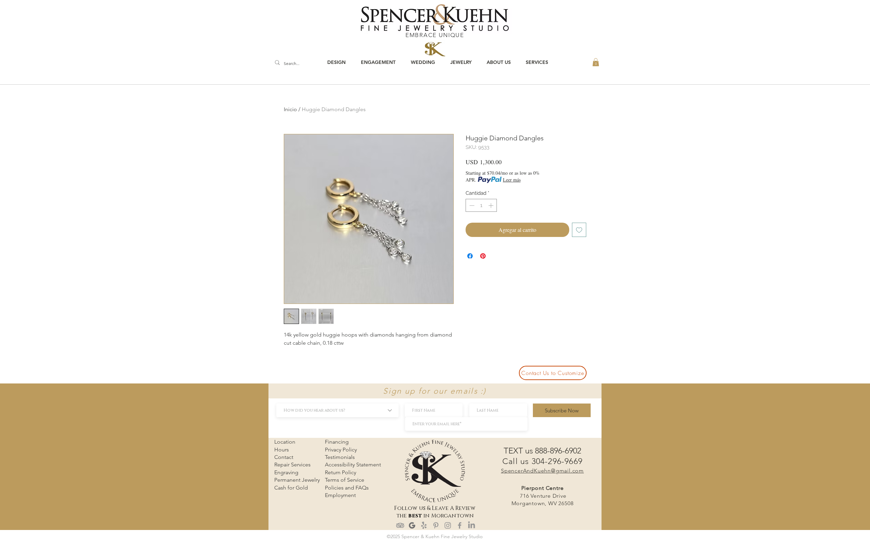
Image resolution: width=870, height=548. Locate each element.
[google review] (412, 525)
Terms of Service (344, 480)
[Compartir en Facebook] (470, 256)
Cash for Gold (291, 487)
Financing (337, 442)
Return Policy (340, 472)
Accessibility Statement (353, 464)
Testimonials (340, 457)
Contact (283, 457)
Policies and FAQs (347, 487)
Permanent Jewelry (297, 480)
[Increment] (491, 205)
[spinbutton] (481, 205)
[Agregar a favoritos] (579, 230)
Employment (340, 495)
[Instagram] (447, 525)
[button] (595, 62)
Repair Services (292, 464)
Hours (281, 449)
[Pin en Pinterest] (483, 256)
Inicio (290, 109)
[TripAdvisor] (400, 525)
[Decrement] (471, 205)
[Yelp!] (424, 525)
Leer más (512, 179)
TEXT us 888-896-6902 (542, 451)
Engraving (286, 472)
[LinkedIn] (471, 525)
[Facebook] (459, 525)
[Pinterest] (436, 525)
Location (284, 442)
